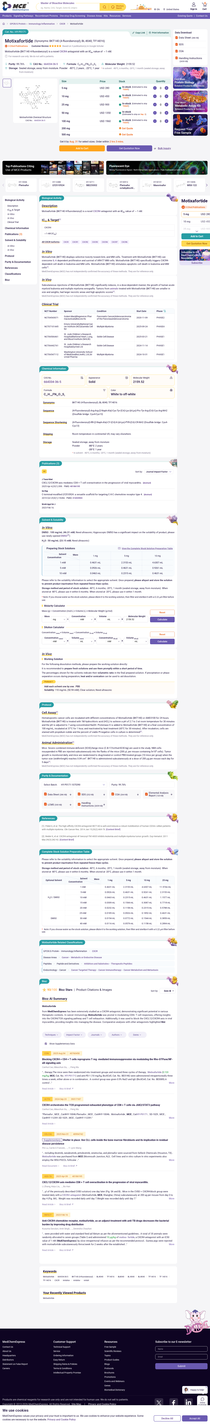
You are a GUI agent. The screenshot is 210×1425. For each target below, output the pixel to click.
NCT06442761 (51, 345)
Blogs (107, 1380)
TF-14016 (47, 1296)
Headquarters (9, 1371)
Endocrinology (50, 970)
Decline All (167, 1418)
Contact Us (7, 1363)
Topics (107, 1371)
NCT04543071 (51, 317)
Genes (107, 1401)
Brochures (109, 1389)
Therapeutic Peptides (121, 963)
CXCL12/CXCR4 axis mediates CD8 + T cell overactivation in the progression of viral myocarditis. (92, 482)
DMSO (64, 536)
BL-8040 (100, 1293)
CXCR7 (115, 242)
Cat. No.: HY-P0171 (15, 31)
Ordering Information (63, 1371)
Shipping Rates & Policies (65, 1380)
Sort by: (139, 471)
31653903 (77, 498)
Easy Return (59, 1376)
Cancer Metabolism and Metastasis (141, 970)
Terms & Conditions (62, 1384)
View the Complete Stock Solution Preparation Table (147, 548)
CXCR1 (75, 242)
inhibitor (76, 1296)
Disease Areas (50, 957)
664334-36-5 (51, 64)
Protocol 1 (48, 682)
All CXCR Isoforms (50, 242)
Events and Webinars (114, 1397)
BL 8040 (131, 1293)
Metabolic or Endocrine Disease (86, 957)
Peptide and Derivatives (68, 963)
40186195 (75, 486)
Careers (6, 1384)
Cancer (65, 957)
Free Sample (110, 1363)
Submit (181, 1382)
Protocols (109, 1384)
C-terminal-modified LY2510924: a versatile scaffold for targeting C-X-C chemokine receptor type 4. (92, 494)
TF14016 (110, 1293)
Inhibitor (66, 1296)
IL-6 (55, 260)
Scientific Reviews (112, 1367)
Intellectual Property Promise (67, 1389)
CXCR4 (63, 51)
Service (56, 1367)
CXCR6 (124, 242)
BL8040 (121, 1293)
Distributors (8, 1376)
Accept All (194, 1418)
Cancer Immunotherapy (109, 970)
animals (114, 288)
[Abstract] (147, 483)
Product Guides (111, 1376)
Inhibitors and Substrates (96, 963)
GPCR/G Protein (18, 24)
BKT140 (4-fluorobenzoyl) (82, 1293)
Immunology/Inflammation (42, 24)
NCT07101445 (51, 326)
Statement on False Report (15, 1380)
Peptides (47, 963)
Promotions (110, 1393)
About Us (6, 1367)
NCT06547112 (51, 354)
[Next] (206, 185)
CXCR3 (95, 242)
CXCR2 (85, 242)
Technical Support (61, 1363)
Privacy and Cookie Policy (61, 1419)
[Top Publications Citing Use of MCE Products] (53, 173)
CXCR (62, 24)
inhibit (86, 1296)
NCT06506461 (51, 336)
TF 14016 (163, 1293)
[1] (60, 219)
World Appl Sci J (48, 504)
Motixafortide (76, 24)
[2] (48, 267)
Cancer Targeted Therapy (83, 970)
